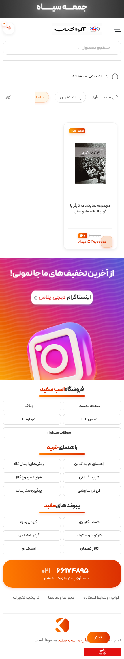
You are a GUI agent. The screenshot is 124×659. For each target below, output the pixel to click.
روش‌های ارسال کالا (29, 464)
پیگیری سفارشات (29, 491)
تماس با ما (89, 419)
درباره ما (28, 419)
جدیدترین (35, 97)
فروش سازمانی (89, 491)
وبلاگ (29, 406)
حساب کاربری (89, 522)
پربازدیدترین (70, 97)
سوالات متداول (59, 433)
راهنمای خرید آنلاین (89, 464)
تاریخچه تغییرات (26, 598)
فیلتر (98, 637)
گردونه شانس (29, 535)
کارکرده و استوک (89, 535)
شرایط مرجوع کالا (29, 477)
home (115, 76)
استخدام (29, 549)
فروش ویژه (28, 522)
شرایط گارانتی (89, 477)
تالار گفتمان (89, 549)
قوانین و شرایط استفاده (101, 598)
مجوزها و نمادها (61, 598)
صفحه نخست (89, 406)
